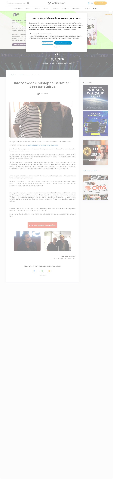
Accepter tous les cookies (63, 42)
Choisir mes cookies (47, 42)
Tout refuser (56, 47)
